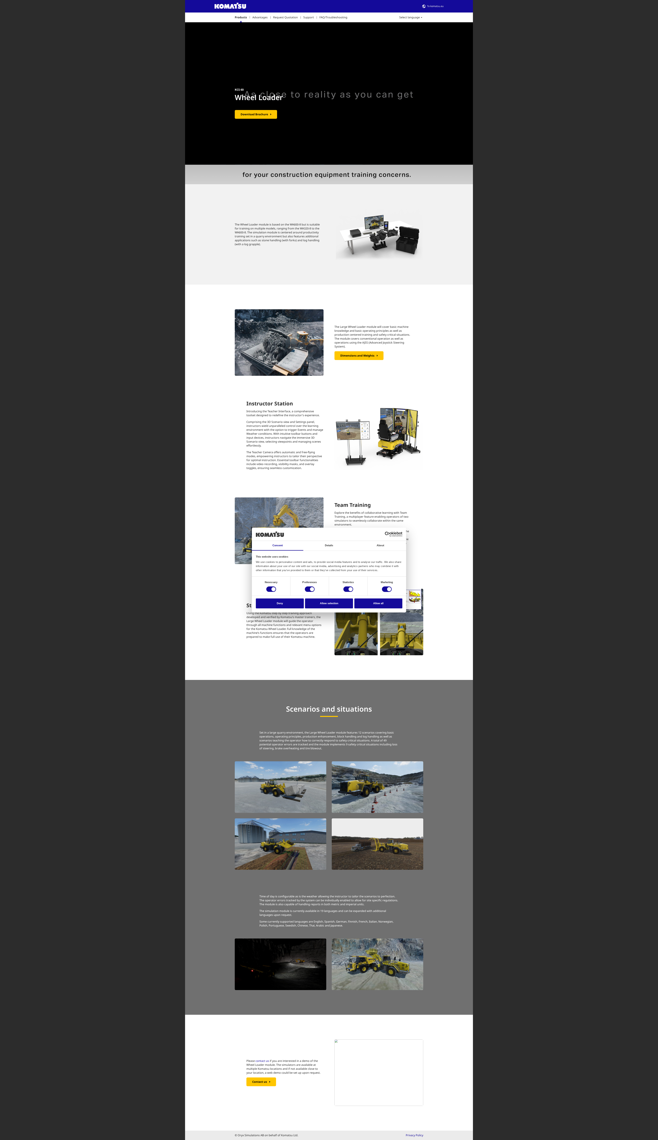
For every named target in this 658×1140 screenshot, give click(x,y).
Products (241, 17)
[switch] (310, 589)
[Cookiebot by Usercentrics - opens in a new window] (387, 534)
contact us (262, 1061)
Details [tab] (329, 545)
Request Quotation (285, 17)
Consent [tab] (277, 545)
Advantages (260, 17)
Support (308, 17)
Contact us (259, 1082)
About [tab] (380, 545)
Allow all (378, 603)
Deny (280, 603)
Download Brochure (254, 114)
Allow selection (329, 603)
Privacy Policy (414, 1135)
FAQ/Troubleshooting (333, 17)
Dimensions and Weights (357, 355)
